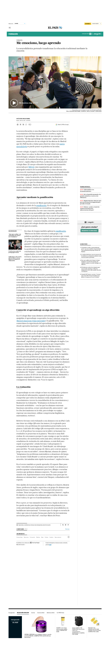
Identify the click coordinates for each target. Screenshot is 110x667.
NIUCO (31, 167)
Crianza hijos (19, 537)
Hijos (42, 537)
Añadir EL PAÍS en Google (63, 124)
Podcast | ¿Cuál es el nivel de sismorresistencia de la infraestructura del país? (89, 208)
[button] (55, 82)
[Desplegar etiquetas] (68, 537)
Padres (46, 537)
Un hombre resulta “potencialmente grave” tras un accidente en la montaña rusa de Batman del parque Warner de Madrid (91, 249)
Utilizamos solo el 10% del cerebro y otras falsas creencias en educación (15, 258)
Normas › (67, 529)
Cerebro (51, 537)
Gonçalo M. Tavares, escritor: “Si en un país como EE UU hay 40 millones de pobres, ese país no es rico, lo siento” (90, 276)
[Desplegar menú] (10, 27)
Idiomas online (50, 612)
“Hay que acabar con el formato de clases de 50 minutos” (15, 235)
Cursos (33, 612)
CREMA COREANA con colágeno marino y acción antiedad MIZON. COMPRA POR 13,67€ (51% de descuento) (37, 636)
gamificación (41, 205)
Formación (13, 34)
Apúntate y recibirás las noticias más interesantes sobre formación (35, 525)
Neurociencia (58, 537)
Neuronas (26, 537)
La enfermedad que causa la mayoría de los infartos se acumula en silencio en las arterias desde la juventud (91, 256)
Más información (20, 544)
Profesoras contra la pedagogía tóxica (15, 252)
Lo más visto (83, 244)
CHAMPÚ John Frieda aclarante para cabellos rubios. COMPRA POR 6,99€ (61, 629)
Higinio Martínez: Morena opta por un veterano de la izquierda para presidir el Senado (90, 202)
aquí (50, 544)
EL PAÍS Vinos (60, 612)
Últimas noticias (85, 186)
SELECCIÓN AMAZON (23, 612)
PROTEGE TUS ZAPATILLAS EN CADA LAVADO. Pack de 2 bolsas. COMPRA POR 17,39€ (94, 629)
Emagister (95, 34)
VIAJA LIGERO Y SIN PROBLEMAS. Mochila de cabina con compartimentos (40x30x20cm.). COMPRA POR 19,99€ (78, 631)
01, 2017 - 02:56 (25, 120)
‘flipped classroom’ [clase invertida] (30, 321)
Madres (38, 537)
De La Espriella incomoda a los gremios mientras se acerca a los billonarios (90, 196)
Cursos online (40, 612)
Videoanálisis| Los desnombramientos (87, 190)
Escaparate (12, 612)
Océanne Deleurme (23, 118)
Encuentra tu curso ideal (89, 230)
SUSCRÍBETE (87, 23)
